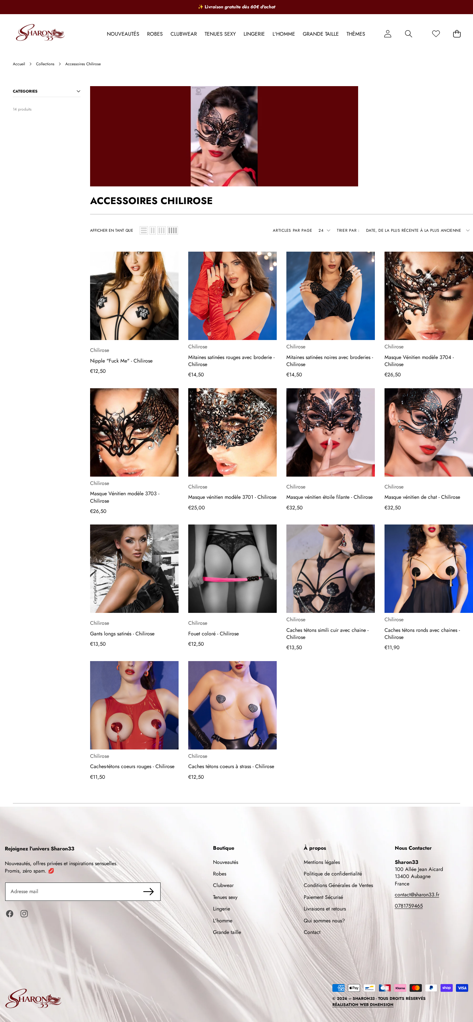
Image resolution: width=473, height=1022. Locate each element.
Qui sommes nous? (324, 920)
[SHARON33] (41, 34)
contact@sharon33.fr (417, 894)
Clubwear (223, 885)
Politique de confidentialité (333, 873)
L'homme (222, 920)
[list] (144, 230)
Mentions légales (322, 862)
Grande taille (227, 932)
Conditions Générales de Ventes (338, 885)
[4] (172, 230)
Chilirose (99, 350)
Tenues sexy (225, 897)
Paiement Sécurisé (323, 897)
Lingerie (221, 908)
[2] (153, 230)
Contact (312, 932)
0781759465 (409, 906)
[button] (408, 34)
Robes (219, 873)
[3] (161, 230)
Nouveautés (225, 862)
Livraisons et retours (325, 908)
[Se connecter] (387, 34)
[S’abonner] (149, 892)
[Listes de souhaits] (436, 34)
